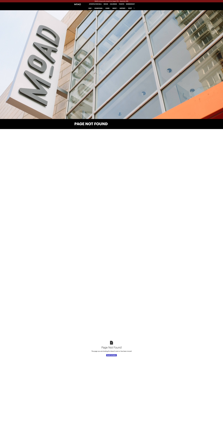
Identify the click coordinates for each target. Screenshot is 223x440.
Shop (130, 8)
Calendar (113, 4)
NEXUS (106, 4)
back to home (111, 355)
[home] (77, 4)
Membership (130, 4)
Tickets (121, 4)
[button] (90, 8)
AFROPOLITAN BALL (95, 4)
